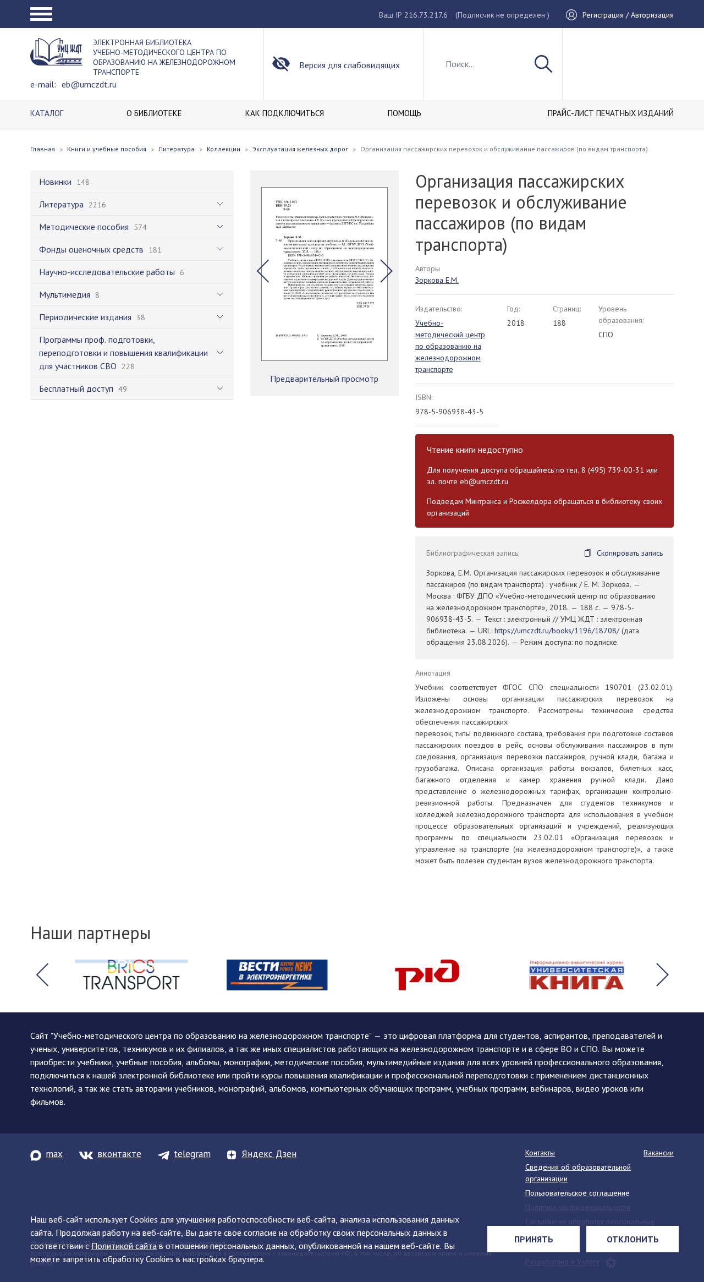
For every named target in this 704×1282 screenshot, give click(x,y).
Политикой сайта (124, 1245)
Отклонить (633, 1239)
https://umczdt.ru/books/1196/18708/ (556, 630)
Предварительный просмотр (324, 378)
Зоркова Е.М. (437, 280)
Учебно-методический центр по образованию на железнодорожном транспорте (450, 346)
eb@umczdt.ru (89, 84)
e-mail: (43, 84)
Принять (533, 1239)
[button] (263, 271)
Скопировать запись (630, 553)
